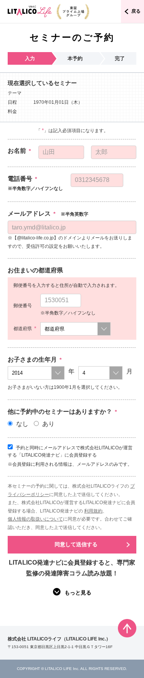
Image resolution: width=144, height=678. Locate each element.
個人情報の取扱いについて (35, 519)
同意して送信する (76, 544)
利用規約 (93, 511)
